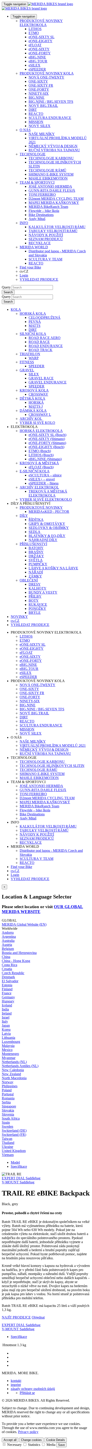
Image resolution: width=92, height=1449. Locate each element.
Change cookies (31, 1440)
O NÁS (25, 130)
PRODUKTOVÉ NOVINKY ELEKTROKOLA (41, 23)
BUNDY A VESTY (43, 592)
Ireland (7, 1013)
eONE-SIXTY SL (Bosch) (47, 435)
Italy (5, 1021)
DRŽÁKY (36, 556)
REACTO (36, 114)
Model (15, 1162)
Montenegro (10, 1054)
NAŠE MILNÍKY (42, 134)
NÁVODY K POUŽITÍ (46, 235)
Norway (7, 1082)
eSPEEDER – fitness (44, 483)
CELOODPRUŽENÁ (45, 317)
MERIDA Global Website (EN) (24, 924)
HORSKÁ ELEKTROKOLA (41, 431)
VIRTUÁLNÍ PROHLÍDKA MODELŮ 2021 (53, 745)
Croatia (7, 969)
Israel (5, 1017)
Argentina (9, 936)
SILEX (34, 374)
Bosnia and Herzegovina (19, 953)
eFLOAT (35, 45)
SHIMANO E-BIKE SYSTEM (51, 174)
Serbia (6, 1102)
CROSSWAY (38, 394)
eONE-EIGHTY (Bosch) (46, 447)
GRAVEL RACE (41, 378)
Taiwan (7, 1139)
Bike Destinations (41, 215)
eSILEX (34, 65)
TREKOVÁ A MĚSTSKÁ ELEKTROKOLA (48, 493)
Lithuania (8, 1037)
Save (61, 1445)
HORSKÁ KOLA (33, 313)
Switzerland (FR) (14, 1134)
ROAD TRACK (40, 350)
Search (8, 292)
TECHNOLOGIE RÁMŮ (47, 170)
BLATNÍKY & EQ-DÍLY (47, 536)
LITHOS (35, 29)
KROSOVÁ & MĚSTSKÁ (39, 463)
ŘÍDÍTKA (36, 520)
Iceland (7, 1005)
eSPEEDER (37, 69)
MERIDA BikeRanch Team (48, 207)
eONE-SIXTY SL (41, 37)
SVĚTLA (36, 560)
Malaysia (8, 1046)
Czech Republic (13, 973)
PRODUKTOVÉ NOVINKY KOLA (47, 73)
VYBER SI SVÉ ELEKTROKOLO (46, 499)
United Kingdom (14, 1151)
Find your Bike (30, 267)
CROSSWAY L (40, 414)
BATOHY (36, 548)
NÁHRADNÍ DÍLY (43, 540)
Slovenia (8, 1114)
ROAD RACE (39, 342)
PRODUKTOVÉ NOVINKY (41, 507)
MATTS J (36, 406)
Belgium (8, 949)
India (5, 1009)
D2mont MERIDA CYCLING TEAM (56, 198)
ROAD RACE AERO (45, 338)
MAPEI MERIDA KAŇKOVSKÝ (54, 203)
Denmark (8, 977)
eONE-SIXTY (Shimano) (47, 439)
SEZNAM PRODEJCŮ (46, 239)
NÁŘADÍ (36, 572)
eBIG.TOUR (38, 61)
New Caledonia (13, 1070)
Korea (6, 1029)
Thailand (8, 1143)
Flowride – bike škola (44, 211)
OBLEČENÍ (29, 580)
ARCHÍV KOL (31, 419)
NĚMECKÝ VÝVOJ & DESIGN (53, 146)
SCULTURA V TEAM (45, 259)
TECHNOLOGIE (33, 154)
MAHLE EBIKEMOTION (48, 178)
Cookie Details (55, 1440)
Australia (8, 941)
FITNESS (27, 362)
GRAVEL (27, 370)
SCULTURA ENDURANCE (50, 118)
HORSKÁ (36, 402)
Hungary (8, 1001)
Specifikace (19, 1166)
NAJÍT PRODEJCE (16, 1317)
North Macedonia (14, 1078)
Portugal (8, 1094)
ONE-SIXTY (38, 81)
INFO (24, 223)
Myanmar (8, 1058)
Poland (7, 1090)
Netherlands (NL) (14, 1062)
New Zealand (11, 1074)
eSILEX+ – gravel (42, 479)
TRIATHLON (30, 354)
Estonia (7, 985)
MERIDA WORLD (34, 247)
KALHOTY (37, 588)
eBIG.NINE (37, 57)
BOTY (34, 600)
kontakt (16, 1381)
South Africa (11, 1118)
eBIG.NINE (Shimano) (45, 459)
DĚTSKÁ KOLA (32, 398)
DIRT (33, 110)
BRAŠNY (36, 552)
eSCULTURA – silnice (45, 475)
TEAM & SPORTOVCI (37, 182)
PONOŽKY (37, 608)
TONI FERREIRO (42, 194)
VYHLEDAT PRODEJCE (39, 279)
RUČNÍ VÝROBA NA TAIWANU (54, 150)
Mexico (7, 1050)
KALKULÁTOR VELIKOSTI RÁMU (57, 227)
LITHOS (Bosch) (41, 455)
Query (6, 287)
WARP (34, 358)
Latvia (6, 1033)
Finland (7, 989)
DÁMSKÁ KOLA (33, 410)
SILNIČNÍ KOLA (33, 334)
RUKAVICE (38, 604)
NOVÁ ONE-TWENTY (46, 77)
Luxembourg (11, 1042)
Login (24, 275)
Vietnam (8, 1155)
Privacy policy (28, 1432)
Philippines (9, 1086)
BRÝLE (35, 612)
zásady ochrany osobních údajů (33, 1389)
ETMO (34, 33)
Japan (6, 1025)
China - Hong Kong (16, 961)
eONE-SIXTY (39, 49)
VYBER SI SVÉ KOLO (37, 423)
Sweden (7, 1126)
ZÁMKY (35, 576)
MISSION (36, 122)
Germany (8, 997)
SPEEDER (36, 366)
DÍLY (24, 516)
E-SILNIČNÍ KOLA (35, 471)
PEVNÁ (35, 322)
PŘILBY (35, 596)
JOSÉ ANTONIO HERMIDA (50, 186)
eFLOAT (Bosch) (41, 467)
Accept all (10, 1440)
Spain (6, 1122)
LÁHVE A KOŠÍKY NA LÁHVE (53, 568)
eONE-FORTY (40, 53)
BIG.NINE (36, 97)
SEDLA (34, 532)
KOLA (16, 309)
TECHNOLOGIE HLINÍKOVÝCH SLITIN (52, 766)
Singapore (9, 1106)
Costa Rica (9, 965)
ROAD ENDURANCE (46, 346)
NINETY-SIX (39, 93)
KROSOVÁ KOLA (34, 390)
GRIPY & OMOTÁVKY (47, 524)
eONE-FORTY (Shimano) (47, 443)
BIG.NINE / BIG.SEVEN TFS (51, 102)
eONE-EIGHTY (40, 41)
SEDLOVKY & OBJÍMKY (49, 528)
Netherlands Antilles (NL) (20, 1066)
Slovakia (8, 1110)
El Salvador (10, 981)
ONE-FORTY (39, 89)
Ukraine (7, 1147)
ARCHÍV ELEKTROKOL (39, 487)
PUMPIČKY (38, 564)
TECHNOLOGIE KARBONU (51, 158)
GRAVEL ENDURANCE (48, 382)
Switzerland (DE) (14, 1130)
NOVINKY (19, 617)
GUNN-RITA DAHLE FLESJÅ (52, 190)
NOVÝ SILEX (39, 126)
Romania (8, 1098)
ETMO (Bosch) (40, 451)
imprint (16, 1385)
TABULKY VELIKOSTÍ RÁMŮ (53, 231)
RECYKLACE (40, 243)
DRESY (35, 584)
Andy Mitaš (37, 219)
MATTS (34, 326)
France (6, 993)
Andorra (8, 932)
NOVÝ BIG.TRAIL (43, 106)
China (6, 957)
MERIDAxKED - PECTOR (49, 511)
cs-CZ (15, 871)
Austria (7, 945)
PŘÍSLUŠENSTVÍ (33, 544)
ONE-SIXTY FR (41, 85)
